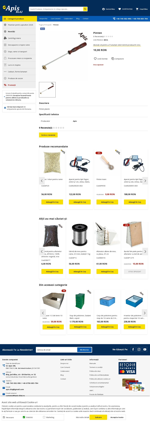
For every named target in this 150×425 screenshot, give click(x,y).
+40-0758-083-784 (30, 383)
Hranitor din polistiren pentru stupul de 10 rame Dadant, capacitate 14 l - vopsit (134, 317)
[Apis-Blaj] (12, 9)
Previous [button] (42, 181)
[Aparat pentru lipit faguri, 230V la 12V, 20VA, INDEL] (80, 162)
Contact (85, 18)
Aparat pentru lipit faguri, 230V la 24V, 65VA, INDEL (134, 180)
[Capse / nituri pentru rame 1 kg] (52, 162)
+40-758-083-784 (140, 18)
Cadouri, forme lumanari (17, 71)
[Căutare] (85, 9)
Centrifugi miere (14, 38)
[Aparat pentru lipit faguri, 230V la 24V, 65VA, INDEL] (135, 162)
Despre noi (64, 363)
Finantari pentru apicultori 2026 (20, 25)
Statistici (29, 417)
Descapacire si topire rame (19, 45)
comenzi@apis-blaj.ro (15, 395)
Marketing (50, 417)
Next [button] (145, 181)
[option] (64, 56)
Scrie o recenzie (48, 135)
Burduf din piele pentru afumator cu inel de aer (133, 252)
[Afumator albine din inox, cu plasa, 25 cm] (107, 234)
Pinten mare (101, 179)
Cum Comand (55, 18)
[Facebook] (133, 349)
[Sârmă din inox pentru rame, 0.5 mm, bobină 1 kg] (80, 234)
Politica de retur (95, 371)
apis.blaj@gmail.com (15, 389)
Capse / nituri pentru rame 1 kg (52, 180)
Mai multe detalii (82, 417)
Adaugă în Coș (53, 327)
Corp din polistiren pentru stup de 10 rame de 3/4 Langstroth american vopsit (107, 317)
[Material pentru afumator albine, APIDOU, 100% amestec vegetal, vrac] (52, 234)
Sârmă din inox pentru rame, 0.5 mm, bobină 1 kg (79, 252)
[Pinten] (47, 89)
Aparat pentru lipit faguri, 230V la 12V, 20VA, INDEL (79, 180)
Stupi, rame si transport (17, 51)
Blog (77, 18)
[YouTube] (144, 349)
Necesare (10, 417)
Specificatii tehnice (49, 114)
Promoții (12, 85)
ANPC (91, 390)
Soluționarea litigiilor (97, 387)
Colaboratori (68, 18)
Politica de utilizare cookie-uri (100, 379)
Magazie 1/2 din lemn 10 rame (52, 316)
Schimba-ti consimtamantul (99, 383)
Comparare (119, 59)
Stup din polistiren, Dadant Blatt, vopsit (80, 316)
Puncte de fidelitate (96, 394)
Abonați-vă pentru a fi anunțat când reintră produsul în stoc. (117, 45)
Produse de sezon (15, 78)
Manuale (93, 363)
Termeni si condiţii (96, 367)
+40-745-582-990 (123, 18)
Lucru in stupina (14, 65)
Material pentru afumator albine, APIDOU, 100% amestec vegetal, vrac (51, 254)
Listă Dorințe (102, 59)
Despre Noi (43, 18)
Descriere (44, 103)
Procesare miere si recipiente (20, 58)
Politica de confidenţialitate (99, 375)
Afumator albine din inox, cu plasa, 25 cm (106, 252)
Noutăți (11, 31)
